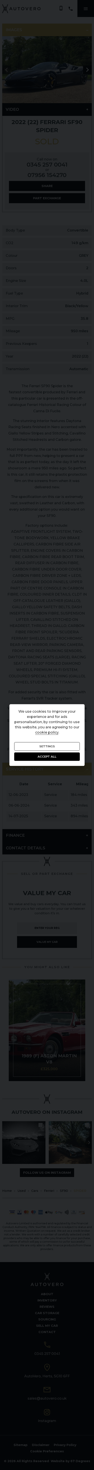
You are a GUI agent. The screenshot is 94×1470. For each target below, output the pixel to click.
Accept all (47, 756)
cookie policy (46, 732)
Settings (47, 746)
